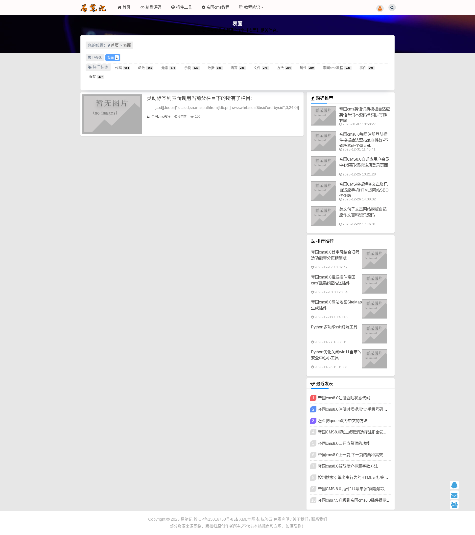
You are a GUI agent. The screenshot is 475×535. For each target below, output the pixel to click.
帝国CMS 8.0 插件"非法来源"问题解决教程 (355, 489)
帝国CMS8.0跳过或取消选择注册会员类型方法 (359, 432)
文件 (260, 67)
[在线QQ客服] (461, 485)
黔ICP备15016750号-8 (213, 519)
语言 (237, 67)
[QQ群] (461, 504)
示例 (191, 67)
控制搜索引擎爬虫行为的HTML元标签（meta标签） (363, 477)
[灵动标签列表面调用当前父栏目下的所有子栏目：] (112, 114)
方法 (284, 67)
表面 (127, 45)
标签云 (266, 519)
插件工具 (184, 7)
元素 (168, 67)
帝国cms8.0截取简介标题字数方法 (348, 466)
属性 (307, 67)
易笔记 (186, 519)
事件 (366, 67)
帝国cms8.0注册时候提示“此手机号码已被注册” (359, 409)
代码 (122, 67)
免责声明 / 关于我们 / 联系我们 (300, 519)
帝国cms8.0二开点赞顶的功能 (344, 443)
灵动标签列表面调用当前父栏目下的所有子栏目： (201, 98)
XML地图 (246, 519)
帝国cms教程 (217, 7)
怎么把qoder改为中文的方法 (343, 421)
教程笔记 (252, 7)
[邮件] (461, 495)
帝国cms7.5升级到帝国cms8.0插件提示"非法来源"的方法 (367, 500)
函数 (145, 67)
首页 (126, 7)
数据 (214, 67)
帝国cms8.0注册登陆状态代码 (344, 398)
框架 (96, 76)
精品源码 (153, 7)
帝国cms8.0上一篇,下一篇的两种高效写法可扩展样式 (364, 455)
